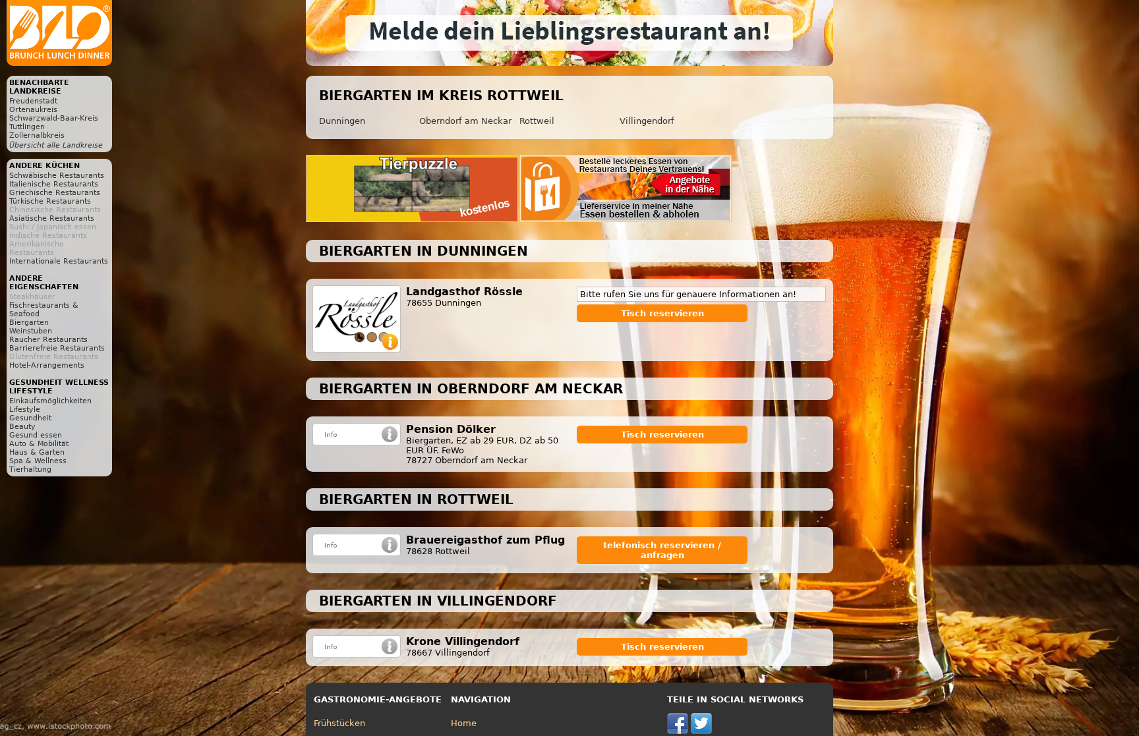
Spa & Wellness (38, 461)
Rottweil (536, 121)
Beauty (22, 426)
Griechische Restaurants (54, 192)
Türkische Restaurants (50, 201)
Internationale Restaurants (58, 261)
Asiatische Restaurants (51, 218)
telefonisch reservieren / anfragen (662, 550)
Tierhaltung (30, 469)
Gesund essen (35, 435)
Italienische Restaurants (53, 184)
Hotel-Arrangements (46, 365)
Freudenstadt (33, 101)
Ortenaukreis (33, 109)
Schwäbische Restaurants (56, 175)
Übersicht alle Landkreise (56, 145)
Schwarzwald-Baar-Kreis (53, 118)
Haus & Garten (37, 452)
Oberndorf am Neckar (465, 121)
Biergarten (29, 322)
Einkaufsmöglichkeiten (50, 401)
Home (464, 723)
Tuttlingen (27, 127)
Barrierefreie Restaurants (57, 348)
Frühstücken (339, 723)
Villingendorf (647, 121)
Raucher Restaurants (48, 339)
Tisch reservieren (662, 313)
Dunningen (342, 121)
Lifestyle (24, 409)
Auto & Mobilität (39, 443)
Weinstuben (30, 331)
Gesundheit (30, 418)
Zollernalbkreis (37, 135)
